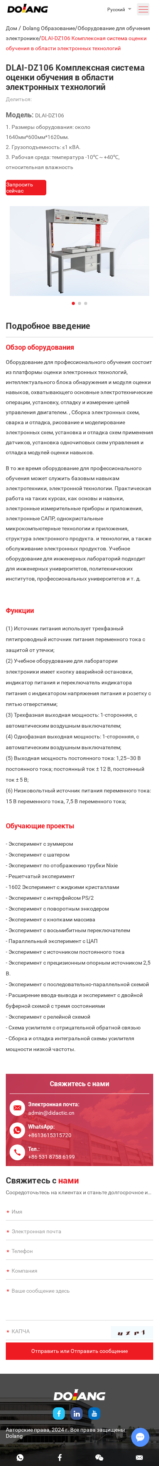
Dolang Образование (49, 28)
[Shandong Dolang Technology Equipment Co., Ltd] (27, 10)
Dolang (14, 1436)
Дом (11, 28)
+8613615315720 (49, 1135)
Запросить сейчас (19, 187)
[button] (73, 303)
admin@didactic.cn (51, 1113)
